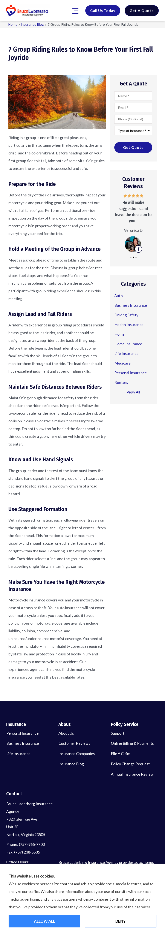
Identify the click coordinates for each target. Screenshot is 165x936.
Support (117, 733)
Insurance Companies (76, 753)
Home (12, 24)
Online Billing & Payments (132, 743)
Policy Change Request (130, 763)
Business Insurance (22, 743)
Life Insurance (18, 753)
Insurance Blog (32, 24)
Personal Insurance (22, 733)
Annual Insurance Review (132, 774)
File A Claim (120, 753)
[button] (75, 11)
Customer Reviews (74, 743)
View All (133, 392)
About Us (66, 733)
